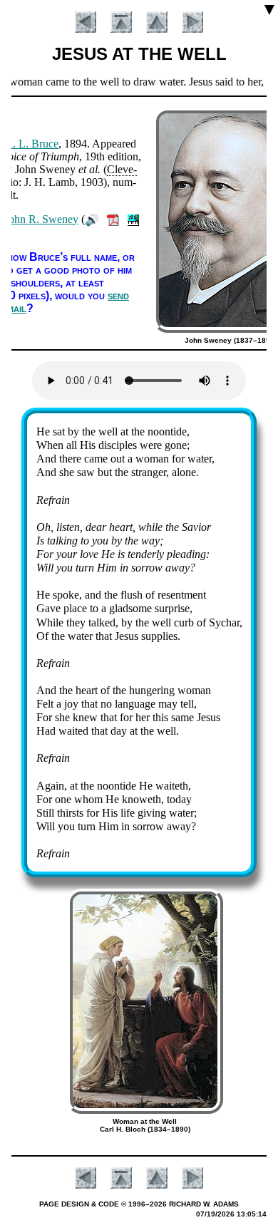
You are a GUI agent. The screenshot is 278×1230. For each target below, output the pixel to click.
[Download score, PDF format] (113, 219)
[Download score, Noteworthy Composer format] (133, 219)
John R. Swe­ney (41, 219)
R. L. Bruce (31, 144)
